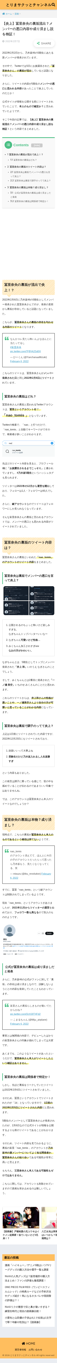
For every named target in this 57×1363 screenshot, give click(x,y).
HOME (30, 1343)
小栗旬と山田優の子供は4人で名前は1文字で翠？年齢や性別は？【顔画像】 (28, 1319)
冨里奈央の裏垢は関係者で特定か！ (29, 201)
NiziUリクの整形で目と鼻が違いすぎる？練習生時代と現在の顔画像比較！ (27, 1309)
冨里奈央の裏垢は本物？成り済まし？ (27, 187)
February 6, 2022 (19, 361)
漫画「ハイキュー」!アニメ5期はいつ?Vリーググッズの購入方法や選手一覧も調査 (28, 1267)
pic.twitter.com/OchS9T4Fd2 (25, 1014)
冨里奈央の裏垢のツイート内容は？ (26, 166)
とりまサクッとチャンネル (29, 4)
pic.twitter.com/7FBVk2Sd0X (25, 351)
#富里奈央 (15, 347)
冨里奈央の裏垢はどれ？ (23, 160)
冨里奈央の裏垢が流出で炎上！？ (25, 154)
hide (37, 145)
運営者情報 (20, 1349)
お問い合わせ (35, 1349)
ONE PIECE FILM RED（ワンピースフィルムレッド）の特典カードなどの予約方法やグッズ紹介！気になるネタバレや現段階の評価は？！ (28, 1294)
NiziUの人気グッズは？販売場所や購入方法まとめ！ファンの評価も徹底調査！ (27, 1278)
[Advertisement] (28, 242)
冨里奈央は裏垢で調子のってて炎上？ (30, 180)
